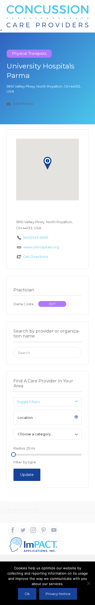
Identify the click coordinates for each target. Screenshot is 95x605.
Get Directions (35, 256)
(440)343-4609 (35, 237)
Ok (27, 594)
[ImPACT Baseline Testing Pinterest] (43, 530)
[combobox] (47, 434)
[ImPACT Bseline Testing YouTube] (54, 530)
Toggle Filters (28, 402)
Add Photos (22, 103)
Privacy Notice (58, 594)
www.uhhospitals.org (41, 247)
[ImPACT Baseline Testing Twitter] (23, 530)
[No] (88, 583)
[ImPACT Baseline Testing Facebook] (12, 530)
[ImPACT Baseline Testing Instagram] (33, 530)
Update (27, 474)
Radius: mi (24, 448)
